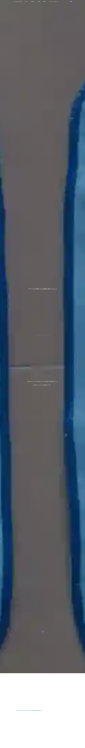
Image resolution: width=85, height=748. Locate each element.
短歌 (44, 1)
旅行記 (32, 1)
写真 (39, 1)
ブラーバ (56, 381)
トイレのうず (18, 1)
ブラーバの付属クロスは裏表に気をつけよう (42, 289)
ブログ (26, 1)
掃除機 (51, 381)
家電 (48, 381)
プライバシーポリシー (53, 1)
